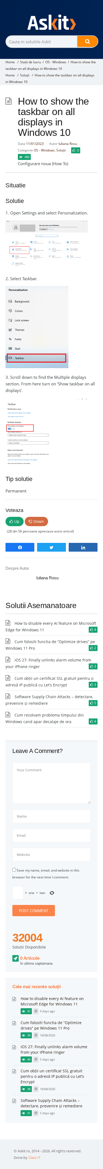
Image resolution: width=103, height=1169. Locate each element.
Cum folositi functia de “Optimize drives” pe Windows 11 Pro (51, 1025)
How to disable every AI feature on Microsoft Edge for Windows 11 (52, 1001)
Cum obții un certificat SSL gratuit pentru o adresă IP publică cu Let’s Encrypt (52, 1076)
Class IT (34, 1157)
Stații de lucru (30, 62)
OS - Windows (55, 62)
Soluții (24, 75)
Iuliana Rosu (68, 143)
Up (17, 521)
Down (39, 521)
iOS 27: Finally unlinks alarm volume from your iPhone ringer (54, 1049)
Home (10, 62)
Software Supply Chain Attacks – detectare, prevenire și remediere (51, 1103)
